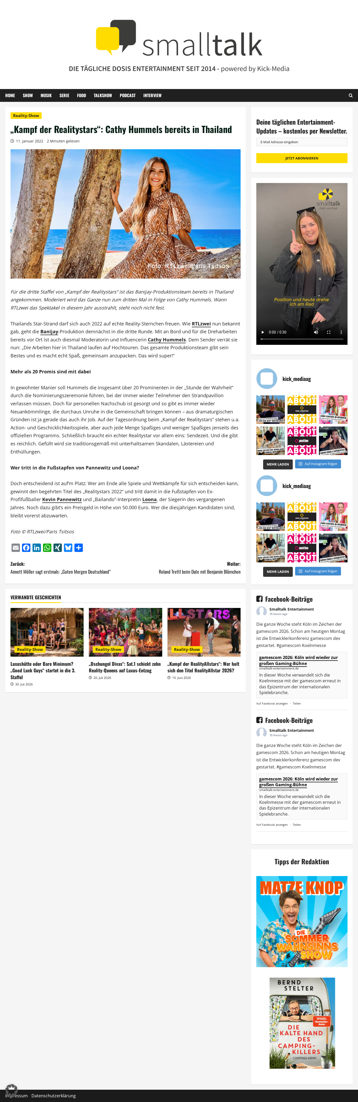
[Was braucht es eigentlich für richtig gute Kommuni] (302, 409)
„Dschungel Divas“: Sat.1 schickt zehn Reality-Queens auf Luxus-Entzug (125, 667)
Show (28, 95)
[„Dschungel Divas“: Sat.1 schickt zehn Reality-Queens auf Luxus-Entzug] (125, 632)
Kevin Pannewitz (62, 499)
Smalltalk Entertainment (291, 609)
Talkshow (103, 95)
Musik (46, 95)
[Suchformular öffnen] (351, 95)
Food (81, 95)
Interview (152, 95)
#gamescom (288, 645)
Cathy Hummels (167, 339)
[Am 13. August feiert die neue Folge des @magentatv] (270, 409)
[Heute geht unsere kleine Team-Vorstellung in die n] (302, 441)
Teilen (297, 703)
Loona (149, 499)
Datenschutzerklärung (53, 1096)
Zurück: (60, 567)
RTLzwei (201, 323)
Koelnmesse (314, 645)
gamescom (267, 631)
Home (10, 95)
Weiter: (200, 567)
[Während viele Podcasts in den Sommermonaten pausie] (333, 409)
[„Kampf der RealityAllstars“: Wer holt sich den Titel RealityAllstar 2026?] (204, 632)
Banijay (49, 331)
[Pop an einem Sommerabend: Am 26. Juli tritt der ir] (333, 441)
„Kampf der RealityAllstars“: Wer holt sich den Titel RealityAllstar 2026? (203, 667)
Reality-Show (26, 115)
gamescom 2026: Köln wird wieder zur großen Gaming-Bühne (298, 660)
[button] (11, 1090)
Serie (64, 95)
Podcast (127, 95)
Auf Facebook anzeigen (272, 703)
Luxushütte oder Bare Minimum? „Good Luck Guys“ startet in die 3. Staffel (42, 670)
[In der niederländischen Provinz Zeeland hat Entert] (270, 441)
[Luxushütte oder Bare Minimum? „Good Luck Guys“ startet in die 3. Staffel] (47, 632)
